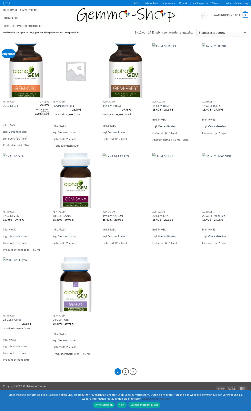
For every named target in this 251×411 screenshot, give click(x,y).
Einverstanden (104, 404)
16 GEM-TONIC (211, 105)
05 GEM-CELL (11, 105)
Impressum (168, 3)
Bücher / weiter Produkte (23, 26)
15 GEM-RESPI (161, 105)
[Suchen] (204, 15)
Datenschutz (151, 3)
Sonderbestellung (63, 105)
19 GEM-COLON (113, 215)
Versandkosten (18, 131)
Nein (122, 404)
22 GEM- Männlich (213, 215)
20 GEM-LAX (160, 215)
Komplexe (11, 18)
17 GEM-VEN (11, 215)
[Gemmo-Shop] (125, 15)
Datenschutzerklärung (144, 404)
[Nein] (245, 401)
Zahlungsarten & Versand (207, 3)
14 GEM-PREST (112, 105)
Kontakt (183, 3)
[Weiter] (133, 371)
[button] (6, 3)
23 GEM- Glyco (12, 319)
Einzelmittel (29, 10)
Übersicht (10, 10)
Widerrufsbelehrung (237, 3)
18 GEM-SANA (62, 215)
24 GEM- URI (61, 319)
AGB (136, 3)
